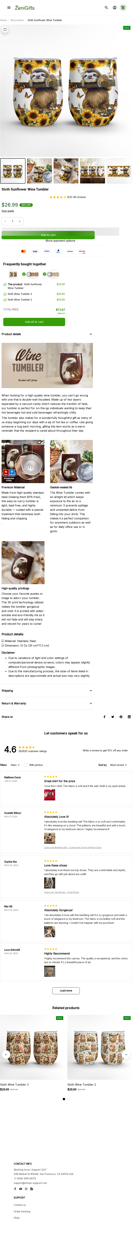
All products (17, 20)
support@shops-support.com (30, 1182)
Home (3, 20)
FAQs (17, 1217)
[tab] (64, 1099)
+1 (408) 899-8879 (25, 1178)
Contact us (20, 1204)
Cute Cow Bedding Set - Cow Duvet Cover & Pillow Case (72, 847)
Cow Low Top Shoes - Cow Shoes (61, 892)
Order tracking (22, 1211)
